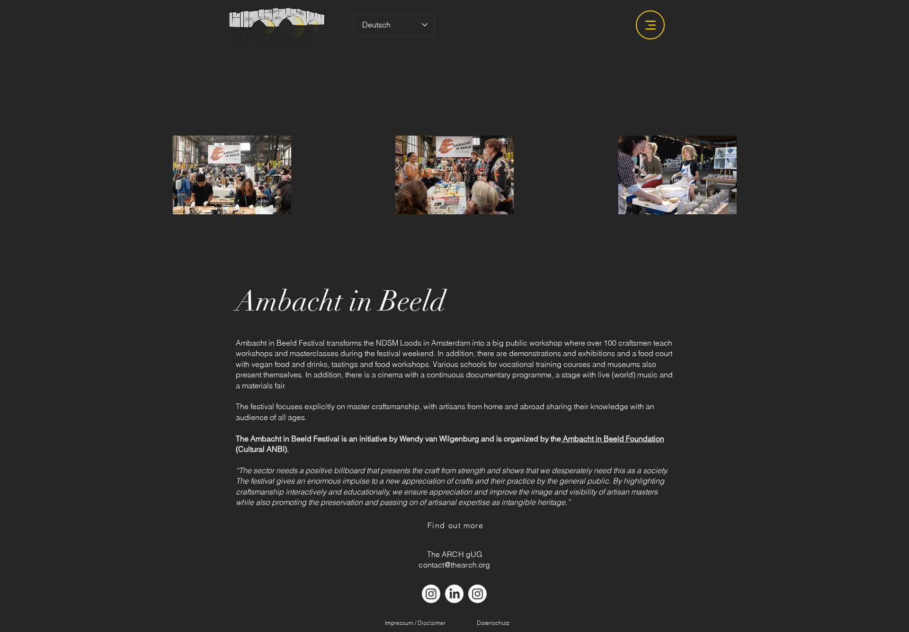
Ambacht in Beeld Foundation (612, 438)
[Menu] (650, 24)
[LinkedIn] (454, 594)
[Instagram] (431, 594)
